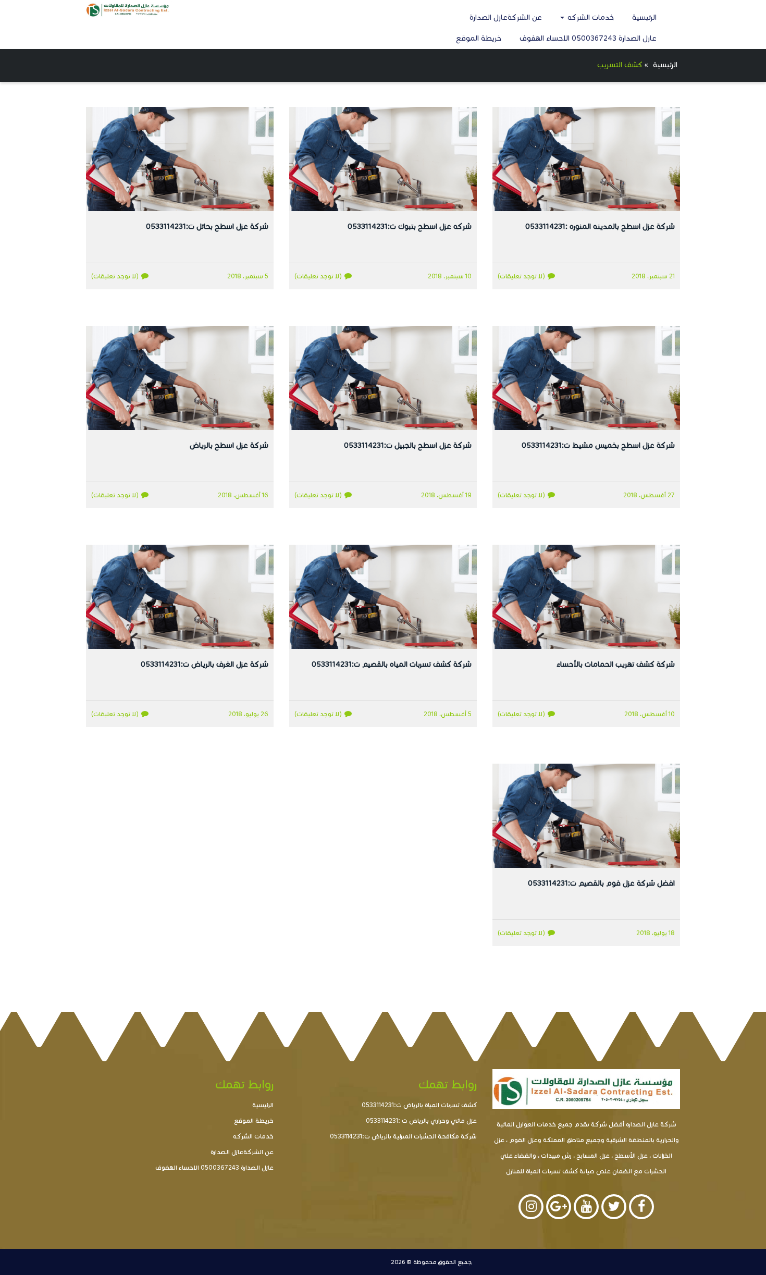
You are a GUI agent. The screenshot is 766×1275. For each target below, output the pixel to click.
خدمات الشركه (589, 17)
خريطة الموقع (478, 38)
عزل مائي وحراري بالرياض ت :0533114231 (421, 1120)
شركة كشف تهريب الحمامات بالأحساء (616, 664)
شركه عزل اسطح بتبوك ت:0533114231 (410, 226)
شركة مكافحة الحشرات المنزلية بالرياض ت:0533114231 (403, 1136)
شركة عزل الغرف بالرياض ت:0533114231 (204, 664)
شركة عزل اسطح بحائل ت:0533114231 (207, 226)
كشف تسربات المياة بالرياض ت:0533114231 (419, 1105)
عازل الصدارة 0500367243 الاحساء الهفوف (588, 38)
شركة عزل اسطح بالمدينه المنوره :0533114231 (600, 226)
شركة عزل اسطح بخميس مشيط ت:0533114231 (598, 445)
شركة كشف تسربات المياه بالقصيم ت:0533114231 (392, 664)
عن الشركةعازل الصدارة (506, 17)
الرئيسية (644, 17)
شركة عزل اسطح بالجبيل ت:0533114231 (408, 445)
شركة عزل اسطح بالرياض (229, 445)
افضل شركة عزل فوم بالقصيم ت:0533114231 (601, 883)
